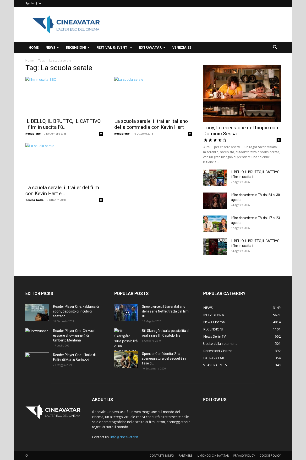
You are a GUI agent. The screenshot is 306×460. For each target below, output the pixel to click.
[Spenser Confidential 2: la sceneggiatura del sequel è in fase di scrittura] (126, 359)
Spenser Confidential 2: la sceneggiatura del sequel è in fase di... (164, 358)
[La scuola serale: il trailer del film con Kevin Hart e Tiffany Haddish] (64, 162)
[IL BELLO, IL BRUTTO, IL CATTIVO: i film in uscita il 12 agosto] (215, 247)
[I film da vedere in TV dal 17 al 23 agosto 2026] (215, 224)
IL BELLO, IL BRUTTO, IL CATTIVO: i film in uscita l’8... (63, 124)
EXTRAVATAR (150, 47)
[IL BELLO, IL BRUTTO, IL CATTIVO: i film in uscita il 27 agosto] (215, 178)
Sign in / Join (33, 3)
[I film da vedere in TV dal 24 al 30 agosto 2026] (215, 201)
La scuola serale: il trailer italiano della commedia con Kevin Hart (151, 124)
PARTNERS (185, 456)
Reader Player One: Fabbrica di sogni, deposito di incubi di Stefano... (76, 311)
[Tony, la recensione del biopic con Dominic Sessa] (242, 93)
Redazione (33, 133)
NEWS (50, 47)
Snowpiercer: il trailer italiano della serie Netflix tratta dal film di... (165, 311)
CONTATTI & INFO (162, 456)
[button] (275, 47)
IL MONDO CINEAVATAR (213, 456)
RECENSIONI (76, 47)
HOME (34, 47)
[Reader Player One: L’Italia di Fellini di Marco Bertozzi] (37, 360)
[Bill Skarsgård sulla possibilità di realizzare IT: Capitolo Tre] (126, 340)
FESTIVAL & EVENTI (112, 47)
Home (29, 60)
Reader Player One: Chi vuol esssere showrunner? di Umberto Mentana (73, 335)
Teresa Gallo (34, 200)
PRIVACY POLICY (244, 456)
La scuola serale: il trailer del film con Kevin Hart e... (62, 190)
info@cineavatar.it (124, 437)
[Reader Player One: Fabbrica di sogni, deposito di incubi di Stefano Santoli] (37, 312)
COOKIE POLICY (270, 456)
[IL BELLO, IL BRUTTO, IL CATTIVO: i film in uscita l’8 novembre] (64, 96)
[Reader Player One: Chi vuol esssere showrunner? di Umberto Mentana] (37, 336)
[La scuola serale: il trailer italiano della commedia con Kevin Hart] (153, 96)
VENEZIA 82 (181, 47)
